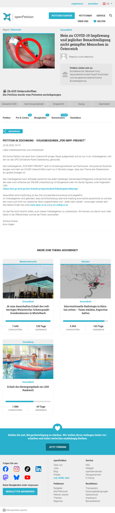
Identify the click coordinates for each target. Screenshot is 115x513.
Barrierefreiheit (93, 501)
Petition (7, 117)
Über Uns (83, 21)
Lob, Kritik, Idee (61, 478)
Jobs (56, 468)
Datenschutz (92, 494)
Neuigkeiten (40, 116)
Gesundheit (66, 30)
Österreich (16, 29)
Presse (57, 474)
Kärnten (86, 261)
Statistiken (75, 117)
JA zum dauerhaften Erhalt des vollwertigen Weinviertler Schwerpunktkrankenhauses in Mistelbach (28, 310)
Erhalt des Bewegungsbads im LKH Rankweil (28, 388)
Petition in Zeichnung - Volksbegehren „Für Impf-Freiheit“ (44, 140)
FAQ (88, 465)
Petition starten (62, 15)
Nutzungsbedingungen (97, 491)
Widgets (90, 468)
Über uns (58, 465)
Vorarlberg (28, 342)
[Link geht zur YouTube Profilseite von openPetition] (27, 477)
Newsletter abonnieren (20, 491)
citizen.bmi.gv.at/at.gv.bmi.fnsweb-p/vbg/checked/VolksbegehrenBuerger (40, 188)
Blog (56, 471)
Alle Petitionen (61, 491)
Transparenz (92, 488)
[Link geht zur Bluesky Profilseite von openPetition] (16, 477)
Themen (58, 498)
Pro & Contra (22, 116)
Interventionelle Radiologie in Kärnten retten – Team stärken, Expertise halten (86, 310)
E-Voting (90, 478)
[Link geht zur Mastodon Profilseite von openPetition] (5, 477)
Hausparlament (93, 474)
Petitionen (85, 15)
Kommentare (58, 116)
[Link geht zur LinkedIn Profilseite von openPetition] (38, 468)
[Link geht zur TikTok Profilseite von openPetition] (27, 468)
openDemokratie (94, 471)
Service (100, 15)
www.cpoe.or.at (38, 205)
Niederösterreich (28, 261)
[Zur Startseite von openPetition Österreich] (18, 17)
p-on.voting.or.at (59, 205)
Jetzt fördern (57, 447)
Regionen (58, 501)
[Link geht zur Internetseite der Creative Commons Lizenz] (4, 510)
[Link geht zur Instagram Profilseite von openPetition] (16, 468)
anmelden (93, 3)
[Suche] (110, 15)
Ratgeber (58, 488)
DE (107, 3)
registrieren (77, 3)
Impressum (91, 498)
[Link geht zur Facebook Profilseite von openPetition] (5, 468)
